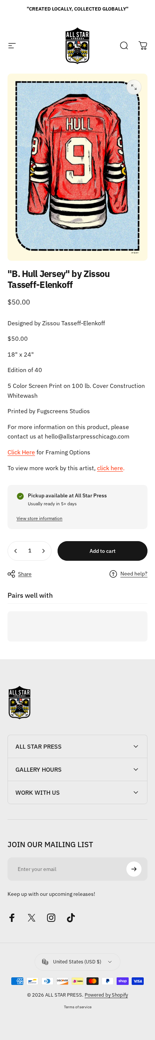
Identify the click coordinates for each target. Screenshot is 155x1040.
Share (25, 574)
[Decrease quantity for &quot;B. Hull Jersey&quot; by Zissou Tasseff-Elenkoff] (16, 551)
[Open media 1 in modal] (133, 87)
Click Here (21, 452)
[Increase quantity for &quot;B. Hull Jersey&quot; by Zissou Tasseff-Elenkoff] (43, 551)
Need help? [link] (133, 574)
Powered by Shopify (106, 995)
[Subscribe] (133, 869)
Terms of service (77, 1006)
